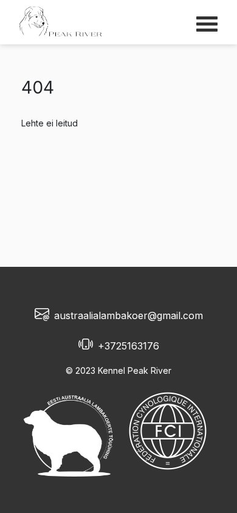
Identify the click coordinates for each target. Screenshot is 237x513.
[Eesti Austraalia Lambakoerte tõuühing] (71, 431)
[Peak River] (61, 21)
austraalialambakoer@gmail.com (128, 315)
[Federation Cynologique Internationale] (167, 431)
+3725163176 (128, 346)
